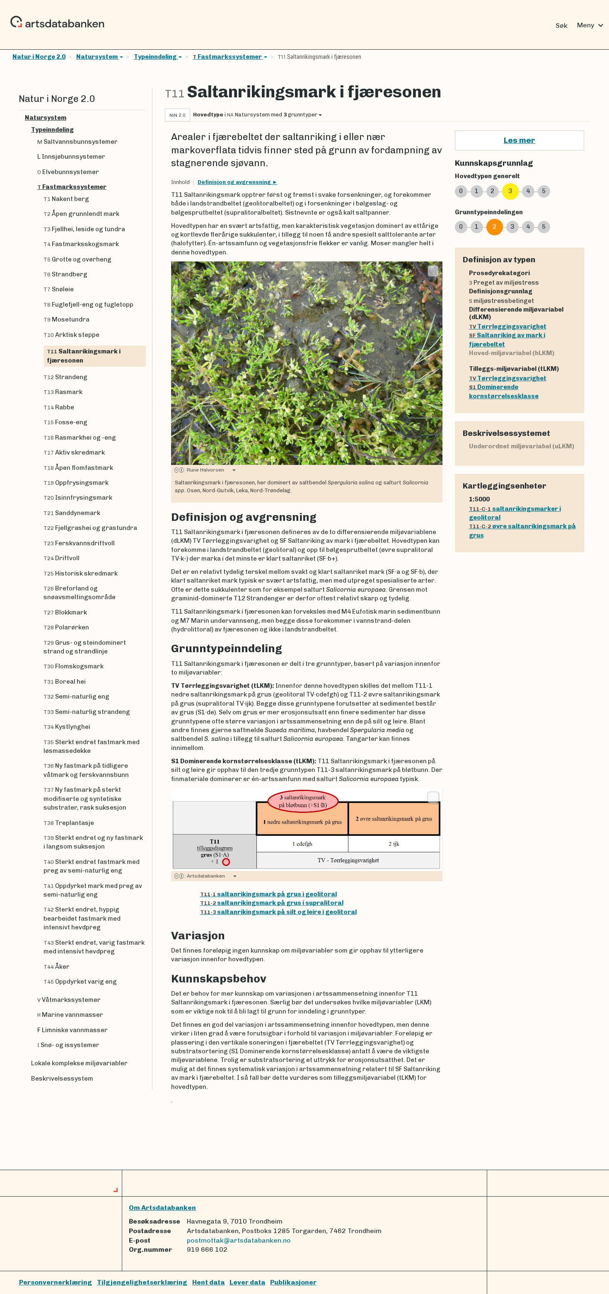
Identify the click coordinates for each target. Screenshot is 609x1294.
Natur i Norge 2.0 (38, 56)
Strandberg (65, 274)
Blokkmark (65, 612)
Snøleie (59, 289)
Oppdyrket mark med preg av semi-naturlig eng (93, 890)
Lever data (247, 1282)
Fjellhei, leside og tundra (84, 229)
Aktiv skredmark (74, 452)
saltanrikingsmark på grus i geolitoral (268, 894)
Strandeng (65, 377)
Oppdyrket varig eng (80, 981)
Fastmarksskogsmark (81, 244)
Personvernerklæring (55, 1282)
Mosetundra (66, 319)
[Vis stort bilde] (433, 271)
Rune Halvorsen (204, 470)
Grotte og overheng (77, 259)
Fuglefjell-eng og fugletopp (88, 304)
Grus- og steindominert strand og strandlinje (85, 647)
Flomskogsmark (74, 666)
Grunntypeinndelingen (489, 212)
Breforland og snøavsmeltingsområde (80, 593)
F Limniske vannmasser (72, 1030)
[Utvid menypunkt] (142, 118)
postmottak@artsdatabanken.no (239, 1240)
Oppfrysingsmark (76, 482)
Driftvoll (62, 558)
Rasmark (63, 392)
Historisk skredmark (81, 573)
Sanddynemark (72, 513)
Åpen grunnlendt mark (81, 214)
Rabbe (59, 407)
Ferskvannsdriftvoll (79, 543)
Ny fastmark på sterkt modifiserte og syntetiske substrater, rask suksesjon (85, 798)
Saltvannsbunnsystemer (77, 141)
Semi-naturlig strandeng (87, 712)
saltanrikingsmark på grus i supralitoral (271, 903)
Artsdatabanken (204, 876)
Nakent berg (66, 199)
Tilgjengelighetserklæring (142, 1282)
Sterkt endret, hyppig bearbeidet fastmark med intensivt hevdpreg (82, 918)
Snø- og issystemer (68, 1045)
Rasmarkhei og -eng (80, 437)
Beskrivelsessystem (62, 1078)
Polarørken (66, 627)
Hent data (208, 1282)
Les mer (519, 140)
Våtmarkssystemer (69, 1000)
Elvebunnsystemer (68, 172)
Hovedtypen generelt (487, 176)
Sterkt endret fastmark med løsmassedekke (92, 746)
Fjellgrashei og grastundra (90, 528)
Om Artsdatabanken (162, 1208)
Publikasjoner (293, 1282)
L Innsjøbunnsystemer (71, 156)
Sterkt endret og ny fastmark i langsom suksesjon (93, 842)
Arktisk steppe (71, 335)
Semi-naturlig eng (76, 696)
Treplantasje (69, 823)
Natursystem (97, 56)
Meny (591, 25)
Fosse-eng (65, 422)
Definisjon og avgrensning (235, 182)
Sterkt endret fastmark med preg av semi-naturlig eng (92, 866)
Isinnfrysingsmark (78, 497)
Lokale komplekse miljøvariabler (79, 1063)
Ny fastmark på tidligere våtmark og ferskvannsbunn (86, 770)
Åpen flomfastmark (78, 468)
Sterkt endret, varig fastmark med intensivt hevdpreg (94, 947)
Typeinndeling (156, 56)
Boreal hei (65, 681)
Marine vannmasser (70, 1014)
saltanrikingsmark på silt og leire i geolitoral (278, 912)
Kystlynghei (67, 726)
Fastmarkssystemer (228, 56)
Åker (57, 966)
